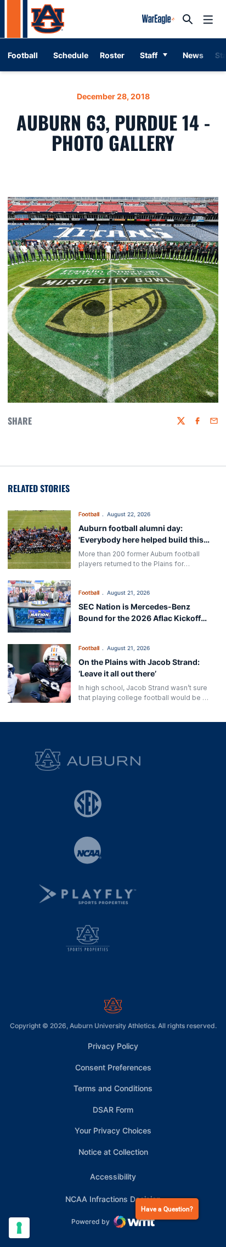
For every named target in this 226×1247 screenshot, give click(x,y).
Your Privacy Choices (113, 1130)
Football (88, 514)
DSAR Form (113, 1109)
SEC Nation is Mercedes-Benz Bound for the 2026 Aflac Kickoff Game (139, 618)
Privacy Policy (113, 1046)
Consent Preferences (113, 1067)
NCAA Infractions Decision (113, 1199)
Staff (148, 55)
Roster (112, 55)
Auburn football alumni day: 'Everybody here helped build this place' (141, 539)
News (193, 55)
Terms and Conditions (113, 1088)
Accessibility (113, 1176)
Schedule (70, 55)
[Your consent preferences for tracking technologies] (19, 1227)
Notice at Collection (113, 1151)
